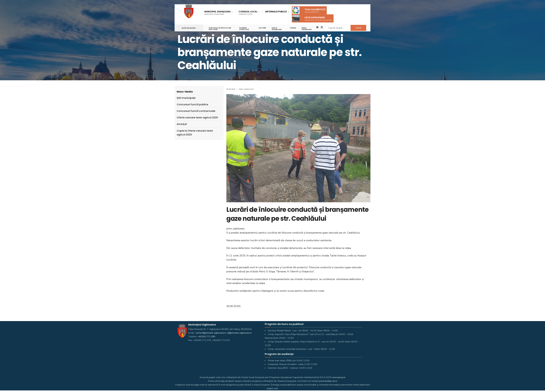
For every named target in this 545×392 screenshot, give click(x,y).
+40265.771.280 (206, 336)
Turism (293, 28)
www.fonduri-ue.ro (327, 381)
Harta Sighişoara (277, 29)
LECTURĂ (262, 28)
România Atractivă (244, 29)
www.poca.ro (339, 377)
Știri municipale (186, 98)
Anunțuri (182, 124)
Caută (358, 27)
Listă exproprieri (318, 18)
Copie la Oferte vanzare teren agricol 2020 (195, 132)
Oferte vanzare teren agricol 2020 (197, 117)
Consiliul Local (248, 12)
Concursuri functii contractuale (196, 111)
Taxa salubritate (315, 10)
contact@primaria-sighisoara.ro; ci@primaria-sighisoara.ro (223, 332)
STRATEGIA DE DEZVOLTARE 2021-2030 (220, 29)
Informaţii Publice (276, 11)
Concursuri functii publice (192, 104)
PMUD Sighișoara (307, 29)
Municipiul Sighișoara (217, 12)
